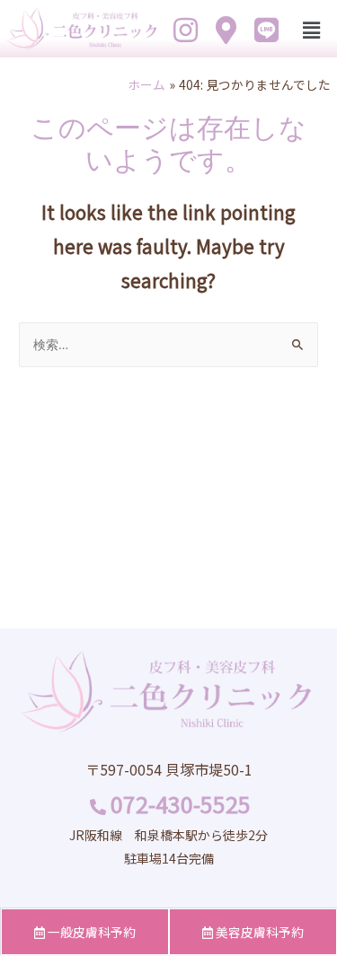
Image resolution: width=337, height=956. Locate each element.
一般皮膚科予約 (90, 932)
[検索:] (168, 344)
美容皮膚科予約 (258, 932)
